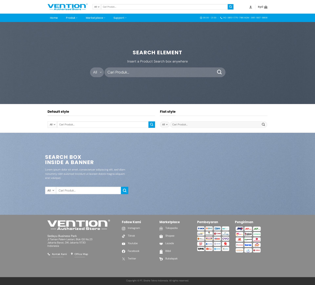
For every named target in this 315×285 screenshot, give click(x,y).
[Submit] (230, 7)
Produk (70, 18)
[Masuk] (250, 7)
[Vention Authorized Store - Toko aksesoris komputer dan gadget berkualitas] (68, 7)
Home (54, 18)
